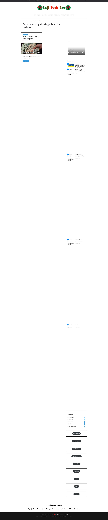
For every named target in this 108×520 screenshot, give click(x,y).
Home (25, 20)
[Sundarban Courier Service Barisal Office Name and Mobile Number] (71, 111)
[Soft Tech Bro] (54, 7)
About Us (72, 15)
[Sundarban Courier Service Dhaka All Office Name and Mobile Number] (71, 281)
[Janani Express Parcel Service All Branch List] (71, 366)
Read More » (26, 61)
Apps (34, 15)
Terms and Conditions (57, 516)
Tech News (39, 15)
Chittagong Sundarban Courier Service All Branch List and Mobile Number (80, 65)
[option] (76, 49)
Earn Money (50, 15)
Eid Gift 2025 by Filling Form (67, 516)
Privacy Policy (50, 516)
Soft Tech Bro (57, 514)
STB (67, 514)
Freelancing (44, 15)
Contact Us (45, 516)
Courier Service (57, 15)
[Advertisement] (76, 27)
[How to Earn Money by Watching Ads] (31, 48)
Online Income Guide (65, 15)
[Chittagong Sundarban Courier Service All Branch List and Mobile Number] (71, 65)
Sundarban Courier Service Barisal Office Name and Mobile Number (80, 70)
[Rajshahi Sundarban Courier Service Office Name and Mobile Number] (71, 196)
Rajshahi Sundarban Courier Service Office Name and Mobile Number (80, 156)
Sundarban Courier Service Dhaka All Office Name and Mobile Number (80, 241)
